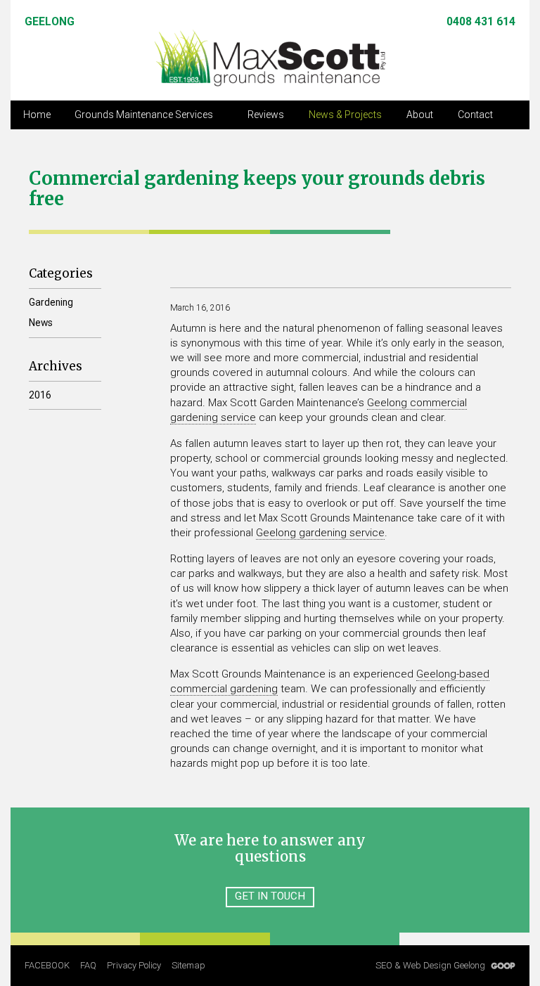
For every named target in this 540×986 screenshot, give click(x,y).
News (41, 322)
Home (37, 114)
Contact (475, 114)
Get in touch (270, 896)
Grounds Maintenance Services (144, 114)
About (419, 114)
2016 (40, 395)
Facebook (47, 965)
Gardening (51, 302)
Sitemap (188, 965)
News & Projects (345, 114)
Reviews (266, 114)
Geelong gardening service (320, 532)
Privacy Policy (134, 965)
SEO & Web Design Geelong (431, 965)
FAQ (88, 965)
